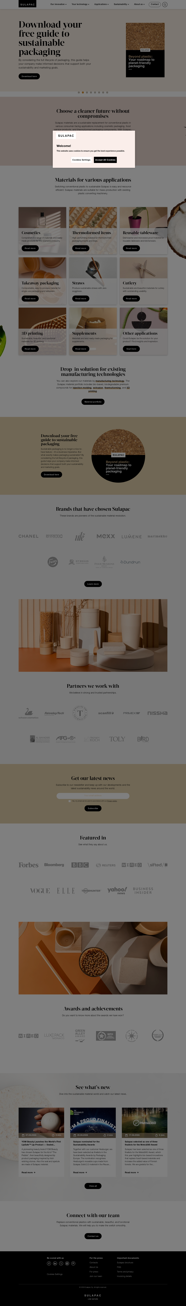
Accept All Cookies (105, 159)
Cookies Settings (81, 159)
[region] (94, 149)
